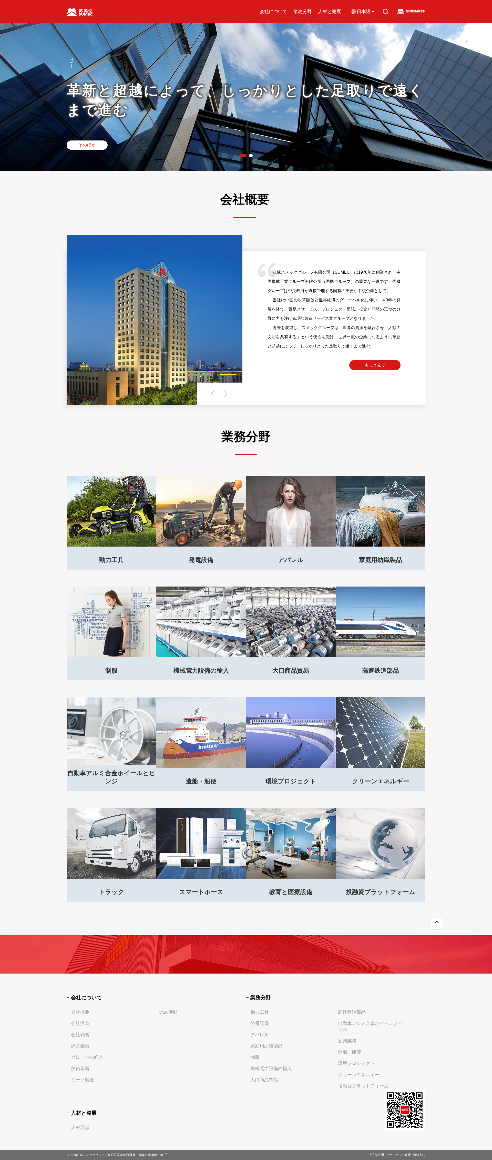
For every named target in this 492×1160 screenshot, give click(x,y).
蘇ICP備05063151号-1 (155, 1155)
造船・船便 (349, 1052)
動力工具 (259, 1012)
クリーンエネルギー (359, 1074)
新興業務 (347, 1040)
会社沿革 (80, 1023)
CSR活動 (168, 1012)
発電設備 (259, 1023)
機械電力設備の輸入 (271, 1068)
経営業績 (80, 1046)
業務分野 (302, 11)
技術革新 (80, 1068)
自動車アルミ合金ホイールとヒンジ (370, 1026)
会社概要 (80, 1012)
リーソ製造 (82, 1079)
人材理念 (80, 1127)
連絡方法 (419, 1155)
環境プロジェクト (356, 1063)
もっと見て (375, 365)
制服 (255, 1057)
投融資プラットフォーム (363, 1086)
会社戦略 (80, 1034)
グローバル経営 (87, 1057)
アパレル (259, 1034)
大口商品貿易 (264, 1079)
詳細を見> (111, 546)
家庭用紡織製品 (266, 1046)
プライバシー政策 (398, 1155)
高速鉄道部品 (352, 1012)
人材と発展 (329, 11)
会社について (273, 11)
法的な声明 (376, 1155)
